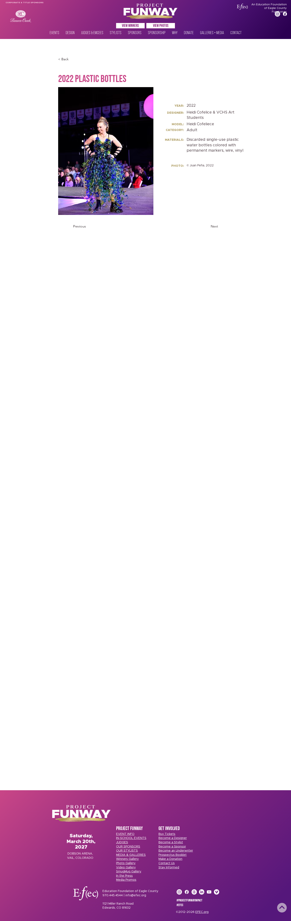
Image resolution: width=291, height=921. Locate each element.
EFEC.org (202, 912)
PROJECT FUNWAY (129, 828)
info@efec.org (135, 895)
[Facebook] (285, 14)
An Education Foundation (269, 4)
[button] (166, 834)
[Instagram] (277, 14)
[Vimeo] (216, 892)
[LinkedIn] (201, 892)
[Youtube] (209, 892)
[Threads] (194, 892)
